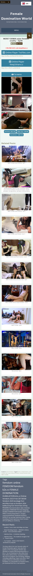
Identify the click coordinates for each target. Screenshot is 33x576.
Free (16, 499)
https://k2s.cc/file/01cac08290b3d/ (10, 68)
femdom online (11, 482)
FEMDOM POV (14, 510)
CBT (19, 499)
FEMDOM (8, 486)
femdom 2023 (8, 498)
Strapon (23, 513)
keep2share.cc (16, 513)
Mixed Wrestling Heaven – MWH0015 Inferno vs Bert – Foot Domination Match (16, 530)
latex (22, 508)
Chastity (9, 513)
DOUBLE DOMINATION (10, 512)
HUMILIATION (9, 496)
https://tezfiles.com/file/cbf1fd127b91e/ (12, 56)
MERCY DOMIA (4, 474)
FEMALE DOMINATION (11, 491)
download (17, 515)
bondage (17, 501)
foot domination (14, 508)
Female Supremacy (14, 519)
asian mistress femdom (13, 473)
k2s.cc (17, 496)
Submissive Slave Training (23, 517)
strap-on (12, 503)
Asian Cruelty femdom (23, 471)
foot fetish (15, 506)
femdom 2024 (21, 503)
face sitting (23, 506)
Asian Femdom (9, 471)
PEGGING (6, 508)
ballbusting (7, 506)
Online (23, 496)
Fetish (21, 519)
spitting (9, 520)
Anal (20, 510)
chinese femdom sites (25, 473)
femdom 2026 (21, 512)
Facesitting (6, 519)
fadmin (20, 43)
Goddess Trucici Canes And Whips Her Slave (16, 527)
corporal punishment (8, 515)
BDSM (23, 499)
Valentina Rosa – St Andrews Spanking (14, 534)
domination (6, 510)
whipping (25, 510)
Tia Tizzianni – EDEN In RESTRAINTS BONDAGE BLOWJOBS (13, 541)
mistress (27, 508)
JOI (6, 520)
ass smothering (16, 520)
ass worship (12, 517)
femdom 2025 (8, 501)
